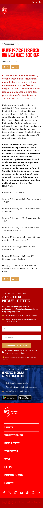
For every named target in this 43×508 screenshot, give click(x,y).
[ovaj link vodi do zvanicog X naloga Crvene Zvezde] (10, 493)
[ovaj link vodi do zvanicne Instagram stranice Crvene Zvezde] (15, 493)
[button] (40, 10)
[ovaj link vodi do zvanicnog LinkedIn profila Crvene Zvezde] (39, 493)
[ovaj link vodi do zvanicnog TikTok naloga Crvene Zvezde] (27, 493)
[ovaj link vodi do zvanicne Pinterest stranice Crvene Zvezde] (33, 493)
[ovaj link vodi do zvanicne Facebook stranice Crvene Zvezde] (4, 493)
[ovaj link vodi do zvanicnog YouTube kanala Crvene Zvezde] (21, 493)
